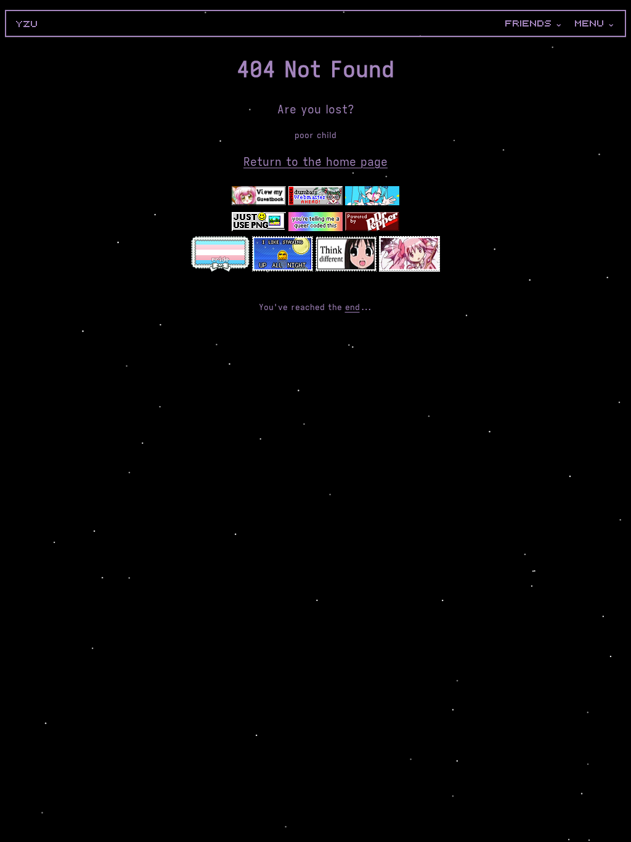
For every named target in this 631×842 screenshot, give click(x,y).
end (352, 307)
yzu (27, 24)
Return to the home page (315, 162)
